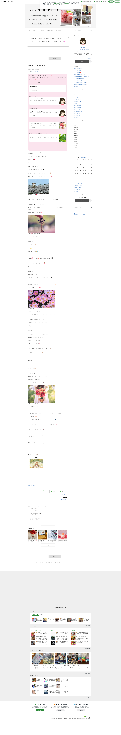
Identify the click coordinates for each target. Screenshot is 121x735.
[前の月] (79, 157)
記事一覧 (42, 30)
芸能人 (41, 614)
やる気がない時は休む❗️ (79, 70)
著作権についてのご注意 (80, 214)
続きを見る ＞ (90, 58)
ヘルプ (90, 718)
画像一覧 (51, 30)
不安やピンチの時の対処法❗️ (79, 78)
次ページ (55, 58)
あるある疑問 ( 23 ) (77, 105)
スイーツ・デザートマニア (36, 630)
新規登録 (111, 1)
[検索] (91, 30)
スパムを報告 (53, 718)
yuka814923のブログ (78, 185)
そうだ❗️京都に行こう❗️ (79, 80)
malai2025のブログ (78, 187)
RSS (76, 213)
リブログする (63, 491)
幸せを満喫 (76, 191)
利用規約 (65, 718)
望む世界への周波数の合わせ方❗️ (80, 84)
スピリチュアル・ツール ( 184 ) (80, 115)
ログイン (117, 1)
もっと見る (48, 523)
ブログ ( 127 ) (76, 97)
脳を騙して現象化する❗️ (37, 66)
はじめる (40, 710)
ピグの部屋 (86, 49)
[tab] (35, 614)
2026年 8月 (83, 157)
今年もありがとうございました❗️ (80, 82)
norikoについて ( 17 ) (78, 103)
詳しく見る (60, 710)
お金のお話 (76, 86)
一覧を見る (83, 89)
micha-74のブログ (77, 189)
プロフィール (80, 49)
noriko (83, 47)
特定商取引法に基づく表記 (82, 718)
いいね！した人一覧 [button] (64, 494)
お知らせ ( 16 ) (77, 109)
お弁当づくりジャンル (35, 614)
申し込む (81, 710)
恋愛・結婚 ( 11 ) (77, 117)
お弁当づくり (73, 630)
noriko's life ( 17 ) (77, 101)
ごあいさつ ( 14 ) (77, 99)
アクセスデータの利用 (72, 718)
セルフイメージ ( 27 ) (78, 113)
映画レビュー (53, 630)
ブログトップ (33, 30)
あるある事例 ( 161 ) (78, 107)
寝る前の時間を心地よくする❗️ (80, 74)
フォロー (82, 61)
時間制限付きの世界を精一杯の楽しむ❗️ (82, 76)
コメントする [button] (55, 491)
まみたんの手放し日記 (78, 183)
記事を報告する (64, 499)
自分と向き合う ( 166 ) (78, 111)
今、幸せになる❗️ (77, 72)
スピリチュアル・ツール (35, 71)
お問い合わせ (59, 718)
